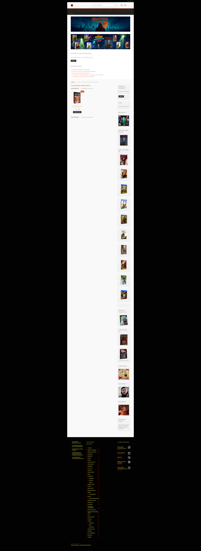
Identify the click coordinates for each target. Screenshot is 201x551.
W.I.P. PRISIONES (91, 533)
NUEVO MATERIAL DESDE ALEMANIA (78, 73)
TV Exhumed (70, 13)
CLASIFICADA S (91, 464)
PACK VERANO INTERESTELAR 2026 (78, 69)
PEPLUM (90, 482)
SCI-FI (89, 514)
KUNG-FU (90, 486)
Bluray (85, 10)
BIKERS (89, 460)
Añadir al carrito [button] (77, 112)
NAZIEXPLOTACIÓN (92, 500)
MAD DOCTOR (90, 488)
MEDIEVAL (91, 480)
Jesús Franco (118, 10)
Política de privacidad (75, 545)
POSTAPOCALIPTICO (92, 509)
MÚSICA (89, 496)
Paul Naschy (127, 10)
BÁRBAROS (91, 478)
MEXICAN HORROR (91, 490)
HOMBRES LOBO (91, 484)
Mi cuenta (78, 10)
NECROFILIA (90, 502)
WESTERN (90, 535)
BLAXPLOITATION (91, 462)
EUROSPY (90, 470)
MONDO (89, 492)
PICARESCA (90, 504)
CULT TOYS (90, 468)
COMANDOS (90, 466)
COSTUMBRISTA (92, 494)
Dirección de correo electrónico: (76, 57)
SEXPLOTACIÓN (91, 516)
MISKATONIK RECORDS (94, 498)
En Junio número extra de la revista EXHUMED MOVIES (81, 71)
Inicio (74, 82)
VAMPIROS (90, 531)
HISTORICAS (90, 476)
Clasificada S (93, 10)
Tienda (71, 10)
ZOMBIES (89, 537)
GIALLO (89, 474)
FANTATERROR (91, 472)
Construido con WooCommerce (85, 545)
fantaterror (109, 10)
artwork (101, 10)
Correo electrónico (130, 1)
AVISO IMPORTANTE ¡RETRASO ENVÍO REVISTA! (80, 76)
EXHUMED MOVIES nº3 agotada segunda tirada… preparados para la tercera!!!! (77, 453)
